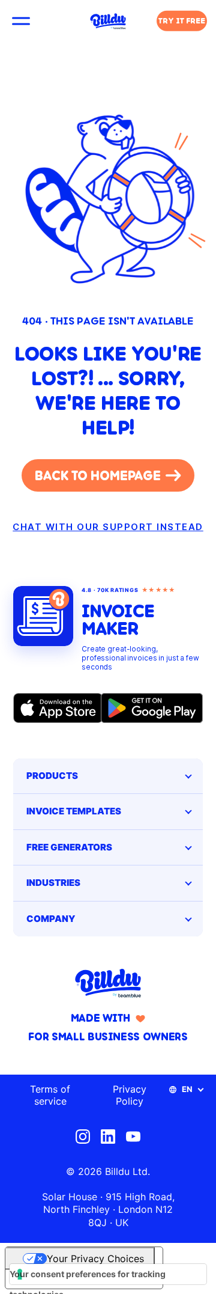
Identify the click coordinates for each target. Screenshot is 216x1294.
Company (50, 918)
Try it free (181, 20)
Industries (53, 882)
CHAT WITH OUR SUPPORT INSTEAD (108, 527)
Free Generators (69, 847)
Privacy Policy (129, 1095)
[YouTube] (133, 1136)
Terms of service (50, 1095)
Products (52, 775)
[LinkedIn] (108, 1136)
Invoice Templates (73, 811)
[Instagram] (83, 1136)
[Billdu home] (108, 983)
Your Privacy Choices (95, 1259)
